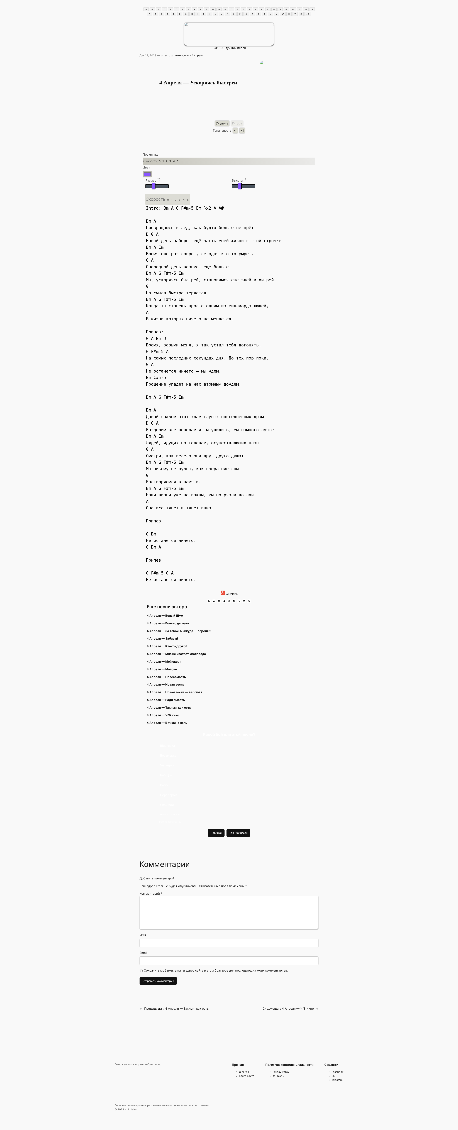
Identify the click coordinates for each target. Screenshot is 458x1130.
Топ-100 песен (238, 832)
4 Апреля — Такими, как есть (169, 707)
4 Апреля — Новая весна (165, 684)
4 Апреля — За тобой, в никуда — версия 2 (179, 631)
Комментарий (151, 893)
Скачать (231, 594)
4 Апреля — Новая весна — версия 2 (175, 692)
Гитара (237, 123)
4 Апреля (197, 55)
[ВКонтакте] (214, 601)
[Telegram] (224, 601)
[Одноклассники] (219, 601)
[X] (229, 601)
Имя (143, 935)
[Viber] (234, 601)
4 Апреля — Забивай (162, 638)
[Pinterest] (249, 601)
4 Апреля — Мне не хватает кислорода (176, 654)
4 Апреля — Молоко (162, 669)
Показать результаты (171, 814)
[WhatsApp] (239, 601)
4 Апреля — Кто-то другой (167, 646)
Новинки (216, 832)
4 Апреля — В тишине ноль (167, 723)
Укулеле (222, 123)
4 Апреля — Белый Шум (165, 615)
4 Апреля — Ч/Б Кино (163, 715)
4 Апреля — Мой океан (164, 661)
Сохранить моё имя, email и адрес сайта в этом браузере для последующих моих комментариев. (216, 970)
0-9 (307, 14)
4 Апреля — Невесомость (166, 677)
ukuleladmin (181, 55)
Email (143, 953)
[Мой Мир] (244, 601)
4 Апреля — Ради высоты (166, 700)
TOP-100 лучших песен (229, 48)
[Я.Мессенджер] (209, 601)
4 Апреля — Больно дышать (168, 623)
